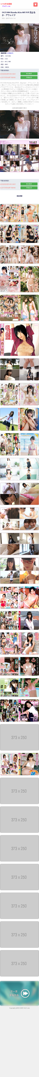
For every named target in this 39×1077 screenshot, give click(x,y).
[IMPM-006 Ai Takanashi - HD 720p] (19, 824)
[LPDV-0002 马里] (19, 608)
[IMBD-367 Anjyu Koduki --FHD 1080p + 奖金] (19, 222)
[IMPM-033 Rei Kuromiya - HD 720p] (19, 845)
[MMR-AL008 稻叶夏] (19, 455)
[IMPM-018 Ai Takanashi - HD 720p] (19, 803)
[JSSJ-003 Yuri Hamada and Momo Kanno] (19, 530)
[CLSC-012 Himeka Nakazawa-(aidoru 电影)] (19, 750)
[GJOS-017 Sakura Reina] (19, 931)
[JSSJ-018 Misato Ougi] (19, 504)
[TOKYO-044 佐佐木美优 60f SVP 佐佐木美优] (19, 775)
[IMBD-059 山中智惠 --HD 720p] (19, 902)
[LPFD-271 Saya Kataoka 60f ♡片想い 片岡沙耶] (19, 292)
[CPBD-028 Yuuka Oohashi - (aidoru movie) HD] (19, 675)
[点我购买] (10, 53)
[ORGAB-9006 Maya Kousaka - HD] (19, 629)
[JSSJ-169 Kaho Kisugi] (19, 480)
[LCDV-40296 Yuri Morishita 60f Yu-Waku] (19, 355)
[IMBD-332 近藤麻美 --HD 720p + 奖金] (19, 263)
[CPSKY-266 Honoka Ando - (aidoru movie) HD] (19, 721)
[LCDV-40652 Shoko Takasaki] (19, 583)
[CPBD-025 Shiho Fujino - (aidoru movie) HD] (19, 696)
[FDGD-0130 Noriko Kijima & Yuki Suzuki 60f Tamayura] (19, 320)
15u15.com (26, 992)
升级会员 (29, 77)
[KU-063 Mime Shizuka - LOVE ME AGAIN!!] (19, 554)
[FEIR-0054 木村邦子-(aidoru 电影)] (19, 654)
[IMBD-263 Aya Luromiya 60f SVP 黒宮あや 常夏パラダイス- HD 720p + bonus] (19, 960)
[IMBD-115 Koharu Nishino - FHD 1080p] (19, 874)
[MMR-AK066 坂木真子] (19, 405)
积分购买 (29, 73)
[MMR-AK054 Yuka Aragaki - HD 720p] (19, 380)
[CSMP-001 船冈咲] (19, 430)
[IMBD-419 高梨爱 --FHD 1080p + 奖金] (19, 242)
